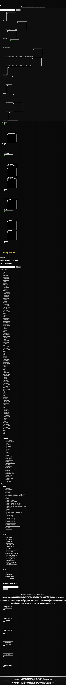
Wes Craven (8, 481)
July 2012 (5, 419)
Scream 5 (8, 467)
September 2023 (6, 293)
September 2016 (6, 363)
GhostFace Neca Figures (11, 501)
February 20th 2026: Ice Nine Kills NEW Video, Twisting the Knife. (12, 555)
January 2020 (6, 333)
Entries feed (9, 574)
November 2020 (6, 322)
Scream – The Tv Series (11, 517)
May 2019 (5, 339)
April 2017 (5, 356)
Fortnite (8, 449)
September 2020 (6, 325)
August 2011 (5, 430)
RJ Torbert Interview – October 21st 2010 (15, 512)
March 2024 (5, 290)
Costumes (8, 491)
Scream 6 (8, 469)
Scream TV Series (10, 473)
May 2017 (5, 354)
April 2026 (5, 274)
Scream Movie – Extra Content (13, 526)
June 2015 (5, 378)
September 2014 (6, 389)
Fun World (8, 451)
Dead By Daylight (10, 441)
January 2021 (6, 319)
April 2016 (5, 371)
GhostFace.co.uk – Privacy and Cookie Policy (16, 506)
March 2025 (5, 284)
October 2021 (6, 310)
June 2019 (5, 337)
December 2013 (6, 401)
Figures (7, 448)
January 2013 (6, 412)
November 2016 (6, 360)
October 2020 (6, 324)
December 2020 (6, 321)
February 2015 (6, 381)
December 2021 (6, 307)
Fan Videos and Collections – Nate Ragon (15, 495)
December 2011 (6, 426)
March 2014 (5, 397)
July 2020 (5, 328)
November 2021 (6, 309)
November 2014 (6, 386)
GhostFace (8, 454)
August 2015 (5, 377)
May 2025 (5, 283)
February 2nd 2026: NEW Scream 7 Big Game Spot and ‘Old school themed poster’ (12, 561)
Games (7, 452)
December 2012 (6, 413)
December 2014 (6, 385)
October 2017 (6, 348)
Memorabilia (9, 457)
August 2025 (5, 281)
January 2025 (6, 286)
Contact (8, 488)
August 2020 (5, 327)
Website (8, 479)
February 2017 (6, 357)
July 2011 (5, 432)
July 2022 (5, 299)
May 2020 (5, 331)
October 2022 (6, 298)
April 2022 (5, 302)
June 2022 (5, 301)
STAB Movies (9, 529)
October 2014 (6, 388)
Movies (7, 509)
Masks (7, 455)
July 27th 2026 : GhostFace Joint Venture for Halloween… (10, 540)
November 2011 (6, 427)
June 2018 (5, 343)
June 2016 (5, 368)
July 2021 (5, 315)
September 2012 (6, 416)
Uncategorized (9, 478)
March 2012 (5, 422)
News (7, 511)
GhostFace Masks (10, 500)
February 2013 (6, 410)
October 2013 (6, 403)
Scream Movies (9, 472)
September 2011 (6, 429)
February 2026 (6, 277)
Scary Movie (9, 466)
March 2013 (5, 409)
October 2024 (6, 287)
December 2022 (6, 296)
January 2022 (6, 306)
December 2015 (6, 374)
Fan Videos (8, 446)
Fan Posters (9, 492)
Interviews (8, 507)
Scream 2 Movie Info (10, 518)
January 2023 (6, 295)
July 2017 (5, 353)
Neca (7, 461)
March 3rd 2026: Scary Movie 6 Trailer (11, 551)
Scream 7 (8, 470)
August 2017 (5, 351)
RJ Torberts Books (10, 514)
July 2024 (5, 289)
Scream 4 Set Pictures (11, 523)
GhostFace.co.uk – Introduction (13, 504)
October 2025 (6, 280)
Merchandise (9, 458)
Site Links (8, 527)
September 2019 (6, 336)
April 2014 (5, 395)
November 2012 (6, 415)
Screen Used (9, 475)
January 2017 (6, 359)
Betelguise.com (32, 603)
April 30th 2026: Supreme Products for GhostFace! (11, 546)
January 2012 (6, 424)
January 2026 (6, 278)
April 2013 (5, 407)
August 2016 (5, 365)
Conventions (9, 440)
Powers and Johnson (10, 463)
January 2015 (6, 383)
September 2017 (6, 350)
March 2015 (5, 380)
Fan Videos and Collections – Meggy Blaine (15, 494)
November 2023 (6, 292)
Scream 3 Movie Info (10, 520)
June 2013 (5, 406)
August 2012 (5, 418)
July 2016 (5, 366)
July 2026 (5, 272)
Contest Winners (10, 489)
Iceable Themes (51, 603)
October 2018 (6, 342)
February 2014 (6, 398)
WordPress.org (10, 578)
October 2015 (6, 375)
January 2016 (6, 372)
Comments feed (10, 576)
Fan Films (8, 444)
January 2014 (6, 400)
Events (7, 443)
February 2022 (6, 304)
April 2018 (5, 345)
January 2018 (6, 347)
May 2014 (5, 394)
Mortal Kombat (9, 460)
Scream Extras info (10, 524)
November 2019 (6, 334)
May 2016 (5, 369)
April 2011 (5, 433)
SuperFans (8, 476)
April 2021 (5, 316)
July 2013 (5, 404)
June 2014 (5, 392)
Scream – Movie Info (10, 515)
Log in (7, 573)
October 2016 (6, 362)
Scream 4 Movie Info (10, 521)
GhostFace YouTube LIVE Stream (13, 503)
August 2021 (5, 313)
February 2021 (6, 318)
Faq (7, 497)
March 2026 (5, 275)
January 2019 (6, 340)
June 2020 (5, 330)
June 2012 (5, 421)
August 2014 (5, 391)
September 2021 (6, 312)
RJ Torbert (8, 464)
